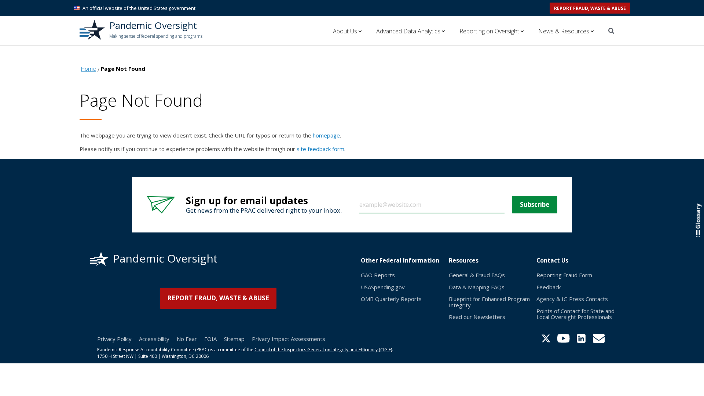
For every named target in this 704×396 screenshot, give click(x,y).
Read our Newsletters (477, 316)
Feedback (548, 287)
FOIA (210, 338)
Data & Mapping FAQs (477, 287)
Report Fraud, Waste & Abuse (590, 8)
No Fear (187, 338)
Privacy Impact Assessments (288, 338)
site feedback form (320, 149)
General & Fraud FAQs (477, 275)
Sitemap (234, 338)
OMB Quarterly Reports (391, 298)
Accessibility (154, 338)
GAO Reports (378, 275)
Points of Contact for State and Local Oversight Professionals (575, 314)
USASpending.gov (383, 287)
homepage (326, 135)
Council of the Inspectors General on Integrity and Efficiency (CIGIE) (323, 349)
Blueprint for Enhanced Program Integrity (489, 302)
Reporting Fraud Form (564, 275)
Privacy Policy (114, 338)
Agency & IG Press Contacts (572, 298)
